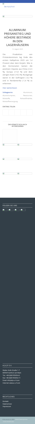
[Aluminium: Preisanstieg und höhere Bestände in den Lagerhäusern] (17, 20)
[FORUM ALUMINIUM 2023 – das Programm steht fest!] (10, 136)
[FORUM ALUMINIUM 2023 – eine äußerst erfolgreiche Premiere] (25, 165)
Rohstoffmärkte (26, 98)
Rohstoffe (6, 98)
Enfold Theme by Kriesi (21, 419)
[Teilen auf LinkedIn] (23, 112)
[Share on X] (18, 112)
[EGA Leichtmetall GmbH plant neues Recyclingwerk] (10, 165)
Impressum (7, 406)
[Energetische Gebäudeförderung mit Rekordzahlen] (10, 179)
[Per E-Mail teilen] (29, 112)
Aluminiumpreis (9, 95)
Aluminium (27, 92)
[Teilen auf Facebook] (6, 112)
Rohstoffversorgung (10, 101)
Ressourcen (27, 95)
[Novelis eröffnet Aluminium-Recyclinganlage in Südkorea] (10, 151)
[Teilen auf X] (12, 112)
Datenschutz (7, 404)
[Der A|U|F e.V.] (14, 6)
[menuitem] (8, 421)
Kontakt (5, 401)
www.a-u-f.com (14, 383)
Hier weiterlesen (10, 88)
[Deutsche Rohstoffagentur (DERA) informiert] (25, 179)
